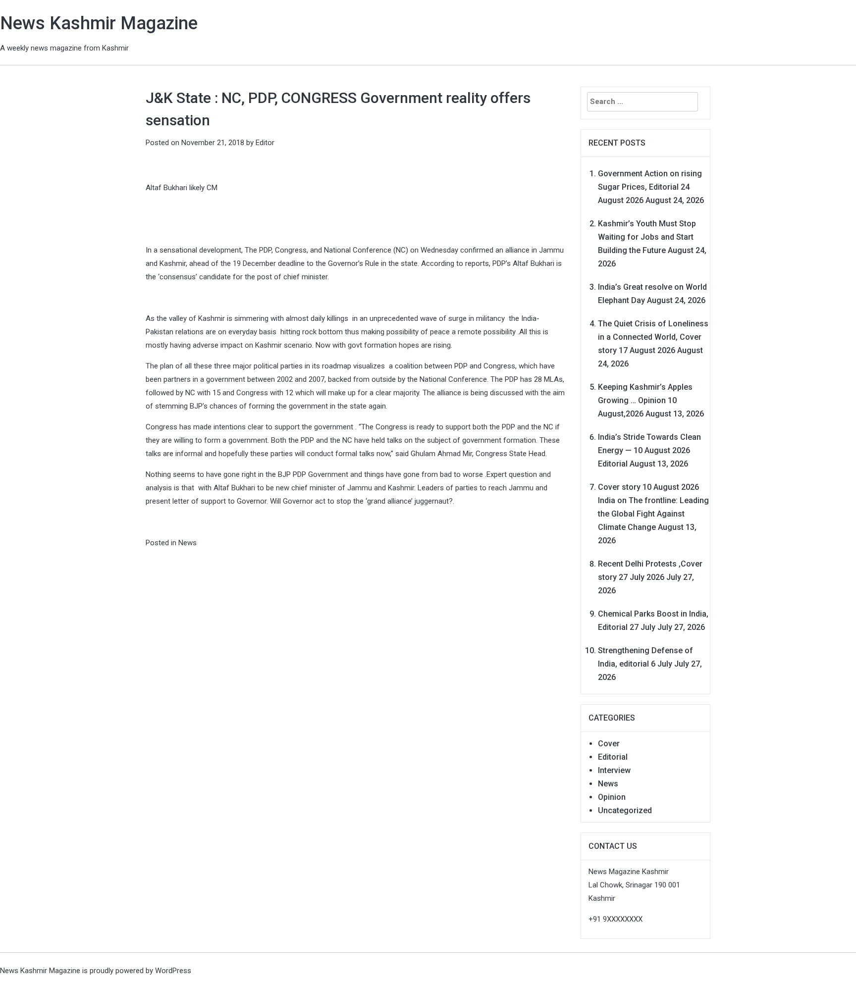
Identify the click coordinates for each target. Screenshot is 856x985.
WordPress (173, 970)
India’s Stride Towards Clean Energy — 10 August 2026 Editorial (649, 450)
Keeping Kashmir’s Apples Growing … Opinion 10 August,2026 (645, 400)
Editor (265, 142)
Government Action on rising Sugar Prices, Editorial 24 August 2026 (650, 187)
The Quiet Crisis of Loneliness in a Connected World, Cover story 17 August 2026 (653, 337)
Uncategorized (625, 810)
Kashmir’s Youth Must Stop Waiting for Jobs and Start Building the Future (647, 237)
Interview (614, 770)
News (187, 542)
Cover (609, 743)
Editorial (613, 757)
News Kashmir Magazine (99, 23)
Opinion (612, 797)
